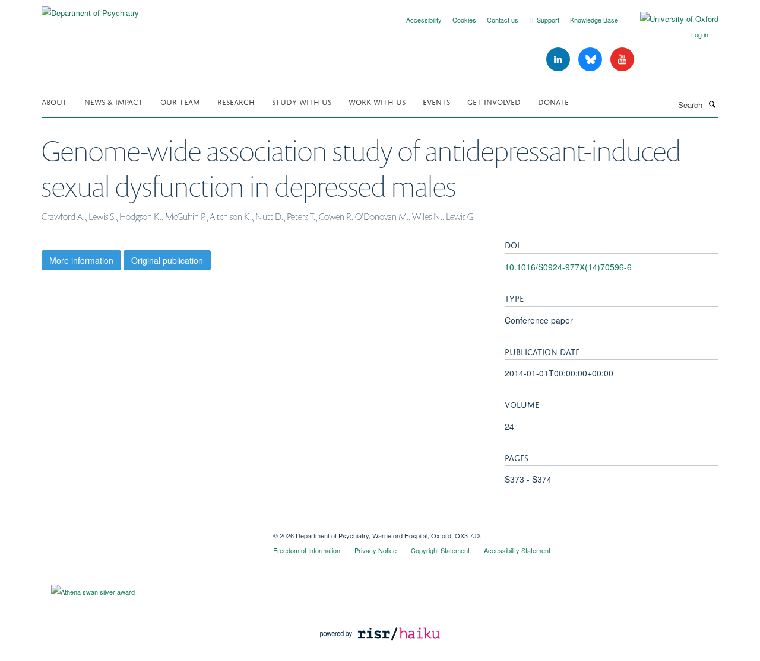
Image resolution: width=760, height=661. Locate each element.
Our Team (180, 101)
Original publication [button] (167, 260)
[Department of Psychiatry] (90, 8)
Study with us (301, 101)
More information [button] (81, 260)
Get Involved (494, 101)
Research (236, 101)
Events (436, 101)
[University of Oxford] (670, 19)
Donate (553, 101)
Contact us (502, 19)
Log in (699, 34)
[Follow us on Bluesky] (591, 59)
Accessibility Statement (517, 550)
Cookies (464, 19)
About (54, 101)
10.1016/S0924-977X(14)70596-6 (568, 267)
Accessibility (424, 19)
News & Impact (113, 101)
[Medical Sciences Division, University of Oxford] (148, 531)
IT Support (544, 19)
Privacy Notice (375, 550)
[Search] (711, 103)
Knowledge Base (594, 19)
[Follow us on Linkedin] (559, 59)
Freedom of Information (306, 550)
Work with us (377, 101)
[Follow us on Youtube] (622, 59)
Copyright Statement (440, 550)
